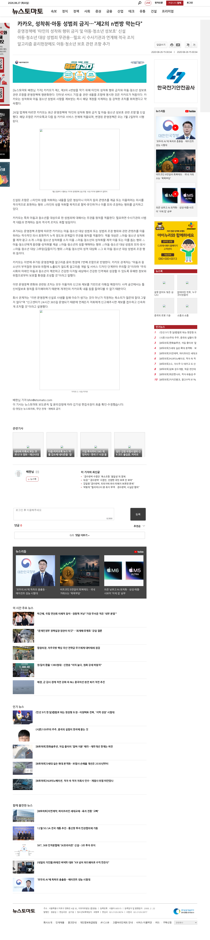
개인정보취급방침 (88, 922)
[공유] (178, 45)
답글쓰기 (161, 45)
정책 (76, 11)
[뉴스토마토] (27, 11)
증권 (98, 11)
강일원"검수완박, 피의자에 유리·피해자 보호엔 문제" (109, 483)
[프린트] (172, 45)
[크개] (188, 45)
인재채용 (60, 922)
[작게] (194, 45)
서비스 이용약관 (144, 922)
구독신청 (167, 922)
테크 (131, 11)
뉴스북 (33, 479)
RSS (157, 922)
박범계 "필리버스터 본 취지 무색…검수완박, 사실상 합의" (111, 487)
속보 (54, 11)
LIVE (148, 3)
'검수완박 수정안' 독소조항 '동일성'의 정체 (104, 476)
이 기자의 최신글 (90, 472)
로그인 (190, 3)
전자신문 (159, 3)
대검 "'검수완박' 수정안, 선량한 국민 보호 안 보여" (108, 480)
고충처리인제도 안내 (123, 922)
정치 (65, 11)
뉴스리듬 (160, 111)
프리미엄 (168, 11)
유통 (142, 11)
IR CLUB (105, 922)
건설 (154, 11)
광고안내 (72, 922)
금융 (109, 11)
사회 (87, 11)
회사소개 (48, 922)
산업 (120, 11)
